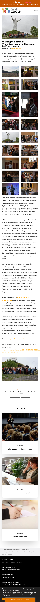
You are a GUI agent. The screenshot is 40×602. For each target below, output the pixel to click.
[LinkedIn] (16, 2)
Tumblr (20, 394)
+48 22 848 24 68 (10, 567)
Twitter (20, 392)
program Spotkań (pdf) (16, 339)
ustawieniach (6, 595)
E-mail (7, 392)
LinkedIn (26, 392)
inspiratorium (15, 399)
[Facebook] (10, 2)
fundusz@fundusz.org (13, 570)
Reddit (33, 392)
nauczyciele (25, 399)
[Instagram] (13, 2)
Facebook (13, 392)
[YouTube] (19, 2)
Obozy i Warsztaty (16, 48)
